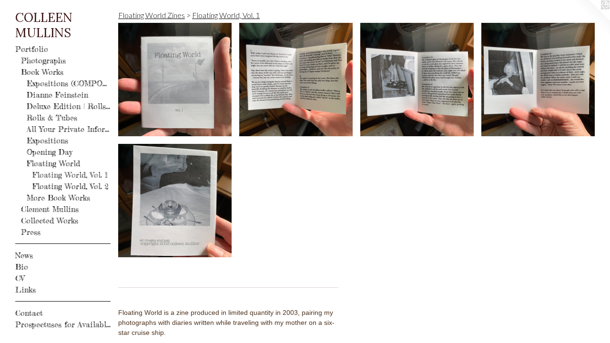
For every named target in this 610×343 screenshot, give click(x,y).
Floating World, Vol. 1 (70, 175)
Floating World (53, 163)
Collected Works (49, 220)
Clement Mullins (50, 209)
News (24, 255)
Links (25, 289)
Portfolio (31, 49)
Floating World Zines (151, 15)
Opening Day (49, 152)
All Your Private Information (69, 129)
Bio (21, 267)
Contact (29, 313)
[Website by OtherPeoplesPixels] (591, 19)
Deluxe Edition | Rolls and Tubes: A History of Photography (69, 106)
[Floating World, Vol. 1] (175, 79)
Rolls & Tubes (52, 117)
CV (19, 278)
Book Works (42, 72)
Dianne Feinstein (57, 95)
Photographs (43, 60)
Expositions (47, 140)
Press (31, 232)
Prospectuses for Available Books (63, 324)
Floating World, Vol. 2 (70, 186)
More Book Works (58, 197)
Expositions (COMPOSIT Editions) (69, 83)
